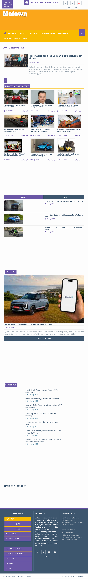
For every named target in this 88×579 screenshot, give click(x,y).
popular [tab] (64, 197)
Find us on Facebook (15, 485)
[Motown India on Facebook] (65, 3)
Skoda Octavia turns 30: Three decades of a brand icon (54, 2)
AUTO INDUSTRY (63, 33)
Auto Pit (10, 519)
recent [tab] (23, 197)
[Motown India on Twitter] (72, 3)
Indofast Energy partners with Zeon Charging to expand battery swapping (43, 440)
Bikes (17, 529)
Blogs (24, 39)
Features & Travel (48, 33)
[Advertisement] (44, 23)
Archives (9, 563)
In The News (10, 385)
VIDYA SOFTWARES (79, 577)
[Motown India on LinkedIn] (76, 7)
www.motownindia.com (44, 538)
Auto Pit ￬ (23, 33)
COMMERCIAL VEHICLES (12, 39)
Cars (18, 524)
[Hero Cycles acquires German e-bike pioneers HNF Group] (16, 60)
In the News (12, 33)
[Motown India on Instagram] (69, 7)
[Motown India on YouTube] (79, 3)
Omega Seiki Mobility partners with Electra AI (42, 399)
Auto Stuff (34, 33)
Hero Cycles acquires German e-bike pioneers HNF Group (56, 57)
